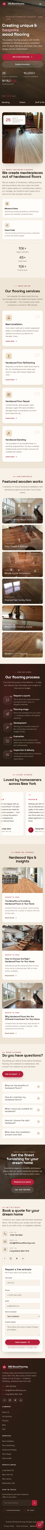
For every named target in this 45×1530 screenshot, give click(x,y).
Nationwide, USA (8, 1483)
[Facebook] (4, 1258)
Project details (10, 1322)
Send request (21, 1342)
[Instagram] (10, 1258)
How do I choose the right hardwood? (17, 1121)
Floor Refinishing (8, 1445)
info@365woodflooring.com (15, 1390)
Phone (7, 1290)
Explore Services (22, 64)
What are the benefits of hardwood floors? (17, 1086)
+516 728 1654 (10, 1386)
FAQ (3, 1429)
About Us (5, 1412)
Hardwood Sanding (9, 1450)
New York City (7, 1475)
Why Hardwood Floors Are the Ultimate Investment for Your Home (22, 1018)
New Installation (8, 1441)
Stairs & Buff (6, 1458)
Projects (5, 1421)
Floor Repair (6, 1454)
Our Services (7, 1416)
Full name (8, 1278)
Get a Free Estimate (21, 57)
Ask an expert (11, 1074)
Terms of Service (22, 1526)
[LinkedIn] (23, 1258)
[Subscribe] (34, 1503)
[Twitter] (16, 1258)
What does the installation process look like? (17, 1133)
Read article (9, 918)
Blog (4, 1425)
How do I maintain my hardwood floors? (15, 1098)
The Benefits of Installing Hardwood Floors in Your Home (19, 902)
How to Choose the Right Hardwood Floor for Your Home (19, 960)
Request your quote (22, 1182)
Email (7, 1301)
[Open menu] (40, 4)
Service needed (10, 1312)
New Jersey (6, 1479)
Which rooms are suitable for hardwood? (19, 1110)
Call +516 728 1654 (22, 1190)
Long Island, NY (8, 1470)
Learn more (10, 341)
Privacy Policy (9, 1526)
